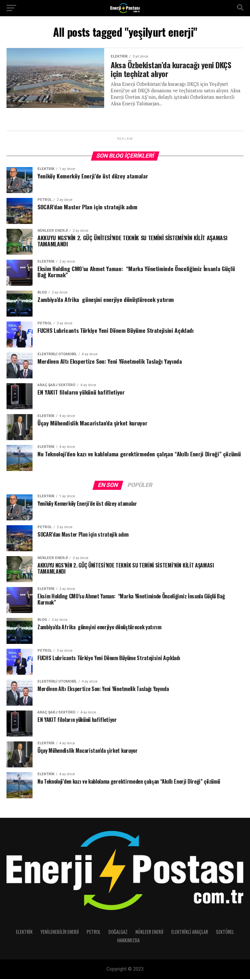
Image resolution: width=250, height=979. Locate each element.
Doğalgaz (118, 931)
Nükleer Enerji (149, 931)
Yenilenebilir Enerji (59, 931)
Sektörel (225, 931)
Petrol (94, 931)
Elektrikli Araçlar (189, 931)
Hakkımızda (128, 940)
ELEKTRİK (24, 931)
